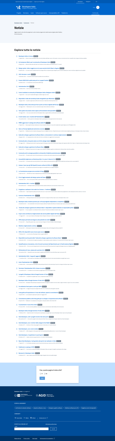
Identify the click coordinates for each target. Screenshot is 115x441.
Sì (42, 374)
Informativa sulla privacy (51, 424)
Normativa (26, 13)
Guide (32, 13)
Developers (81, 1)
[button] (97, 1)
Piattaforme (65, 13)
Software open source (41, 13)
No (46, 374)
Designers (89, 1)
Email (16, 426)
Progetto (19, 13)
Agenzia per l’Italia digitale (39, 1)
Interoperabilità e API (54, 13)
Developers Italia (18, 23)
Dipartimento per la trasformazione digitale (24, 1)
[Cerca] (97, 7)
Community (95, 13)
